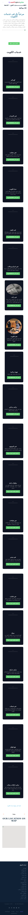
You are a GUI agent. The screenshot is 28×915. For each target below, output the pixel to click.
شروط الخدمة (7, 911)
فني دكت (14, 297)
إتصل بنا (12, 911)
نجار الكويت (14, 336)
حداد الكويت (13, 189)
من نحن (17, 911)
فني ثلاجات (13, 596)
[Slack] (9, 907)
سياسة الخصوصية (14, 913)
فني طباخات (13, 520)
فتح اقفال (13, 747)
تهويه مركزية (23, 896)
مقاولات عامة (13, 483)
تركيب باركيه (13, 670)
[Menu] (3, 2)
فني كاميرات (13, 116)
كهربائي (13, 80)
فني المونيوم (13, 446)
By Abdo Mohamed (19, 903)
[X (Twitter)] (16, 907)
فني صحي (13, 557)
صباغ (13, 633)
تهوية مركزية (14, 372)
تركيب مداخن (13, 407)
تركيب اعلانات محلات (13, 785)
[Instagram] (14, 907)
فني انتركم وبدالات (13, 266)
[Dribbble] (11, 907)
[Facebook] (18, 907)
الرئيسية (21, 911)
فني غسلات (13, 706)
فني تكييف (13, 230)
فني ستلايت (13, 152)
